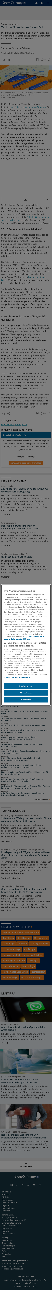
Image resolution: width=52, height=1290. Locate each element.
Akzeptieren (26, 699)
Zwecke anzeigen (26, 686)
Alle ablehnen (26, 693)
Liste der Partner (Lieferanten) (17, 677)
